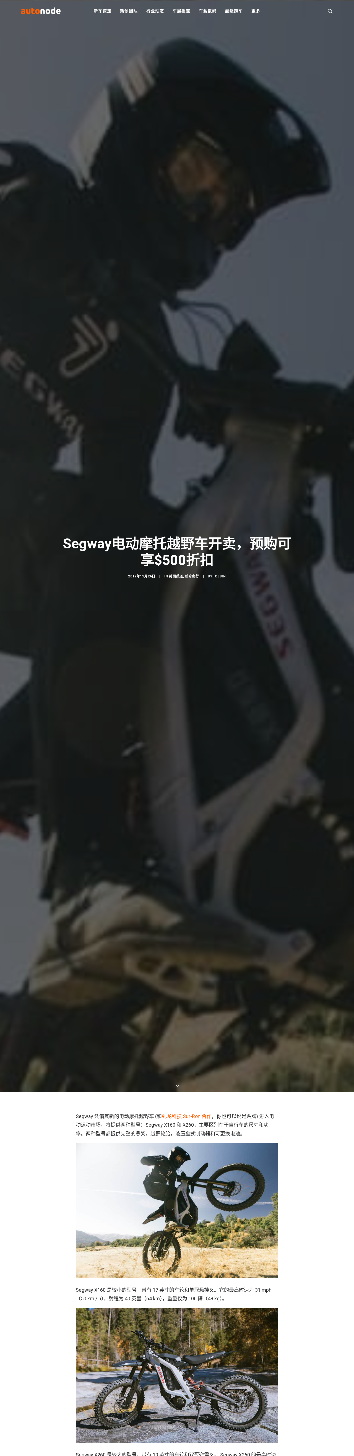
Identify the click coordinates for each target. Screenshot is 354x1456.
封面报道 (176, 576)
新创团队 (128, 11)
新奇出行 (192, 576)
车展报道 (181, 11)
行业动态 (155, 11)
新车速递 (102, 11)
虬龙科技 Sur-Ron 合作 (187, 1116)
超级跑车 (234, 11)
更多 (255, 11)
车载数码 (207, 11)
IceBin (220, 576)
